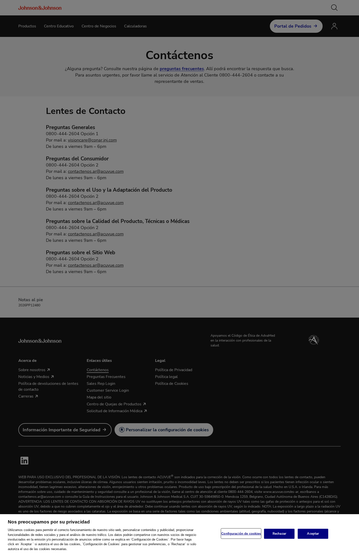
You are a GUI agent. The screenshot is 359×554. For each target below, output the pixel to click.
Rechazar (279, 533)
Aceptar (313, 533)
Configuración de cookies (241, 533)
